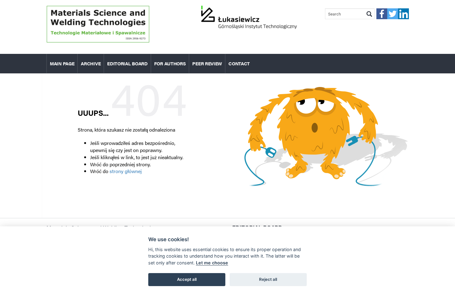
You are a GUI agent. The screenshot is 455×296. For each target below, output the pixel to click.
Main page (62, 63)
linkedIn (403, 13)
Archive (91, 63)
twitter (392, 13)
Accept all (187, 279)
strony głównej (126, 171)
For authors (170, 63)
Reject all (268, 279)
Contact (239, 63)
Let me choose (212, 262)
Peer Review (207, 63)
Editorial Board (127, 63)
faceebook (381, 13)
